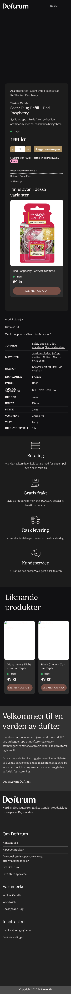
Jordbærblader (41, 353)
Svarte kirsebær (55, 347)
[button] (43, 6)
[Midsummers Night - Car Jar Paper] (19, 640)
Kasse (54, 6)
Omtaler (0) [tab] (12, 326)
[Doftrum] (15, 6)
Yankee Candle (19, 103)
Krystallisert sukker (44, 366)
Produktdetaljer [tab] (14, 319)
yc (21, 181)
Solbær (47, 357)
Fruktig (36, 376)
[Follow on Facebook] (6, 821)
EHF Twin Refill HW (44, 390)
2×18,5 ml (38, 415)
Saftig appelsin (41, 343)
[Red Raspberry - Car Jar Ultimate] (36, 233)
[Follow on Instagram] (13, 821)
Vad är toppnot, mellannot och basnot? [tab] (28, 334)
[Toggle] (64, 782)
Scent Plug (36, 90)
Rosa (35, 382)
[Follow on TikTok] (20, 821)
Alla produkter (19, 90)
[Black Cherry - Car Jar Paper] (53, 640)
